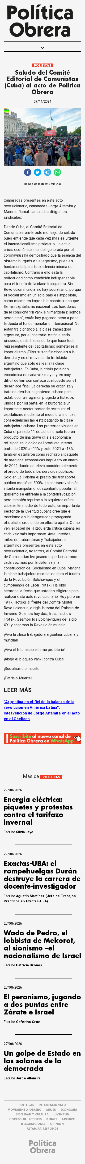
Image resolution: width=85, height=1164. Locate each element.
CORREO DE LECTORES (25, 1119)
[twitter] (37, 172)
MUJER (51, 1110)
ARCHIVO (69, 1119)
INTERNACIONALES (53, 1105)
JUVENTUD (61, 1114)
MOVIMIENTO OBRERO (25, 1110)
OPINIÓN (57, 1124)
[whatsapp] (57, 172)
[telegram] (47, 172)
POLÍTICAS (42, 65)
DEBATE (51, 1119)
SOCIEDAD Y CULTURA (32, 1114)
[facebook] (27, 172)
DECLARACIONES (33, 1124)
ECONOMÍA (68, 1110)
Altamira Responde (42, 1129)
